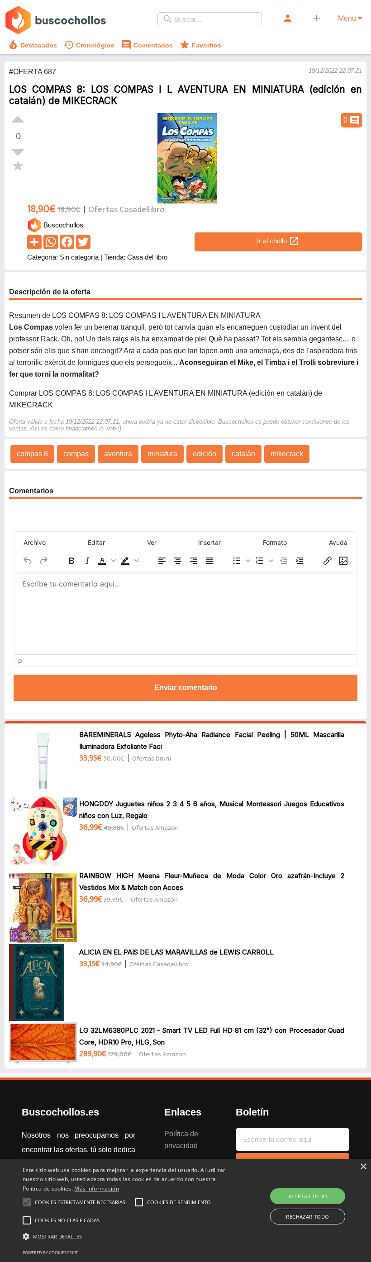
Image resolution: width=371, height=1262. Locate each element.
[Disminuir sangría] (283, 560)
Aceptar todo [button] (308, 1196)
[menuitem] (34, 542)
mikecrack (287, 454)
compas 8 (32, 454)
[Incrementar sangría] (299, 560)
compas (76, 454)
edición (204, 454)
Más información (96, 1188)
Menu (348, 18)
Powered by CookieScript (50, 1253)
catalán (243, 454)
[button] (106, 560)
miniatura (162, 454)
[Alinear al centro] (178, 560)
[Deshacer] (27, 560)
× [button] (363, 1166)
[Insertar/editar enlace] (327, 560)
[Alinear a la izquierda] (162, 560)
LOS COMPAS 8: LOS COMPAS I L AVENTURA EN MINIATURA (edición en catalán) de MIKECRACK (185, 95)
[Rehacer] (43, 560)
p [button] (20, 660)
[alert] (185, 1210)
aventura (118, 454)
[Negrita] (71, 560)
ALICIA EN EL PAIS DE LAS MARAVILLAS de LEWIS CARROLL (176, 952)
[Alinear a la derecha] (193, 560)
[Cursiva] (87, 560)
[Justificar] (209, 560)
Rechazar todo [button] (307, 1216)
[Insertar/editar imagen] (343, 560)
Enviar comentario (185, 687)
